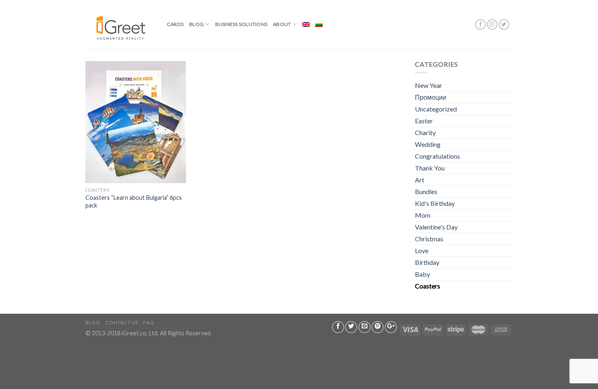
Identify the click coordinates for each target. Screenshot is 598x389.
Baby (422, 274)
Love (421, 250)
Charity (425, 132)
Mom (422, 215)
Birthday (427, 262)
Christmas (429, 239)
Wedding (428, 144)
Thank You (430, 168)
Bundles (426, 191)
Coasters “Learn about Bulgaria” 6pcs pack (133, 201)
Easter (424, 121)
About (282, 24)
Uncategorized (436, 109)
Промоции (430, 97)
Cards (175, 24)
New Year (428, 85)
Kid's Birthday (435, 203)
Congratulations (437, 156)
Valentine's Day (436, 227)
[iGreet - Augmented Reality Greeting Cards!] (120, 24)
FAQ (148, 322)
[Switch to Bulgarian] (319, 24)
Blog (196, 24)
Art (419, 180)
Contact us (121, 322)
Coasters (427, 286)
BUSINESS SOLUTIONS (241, 24)
